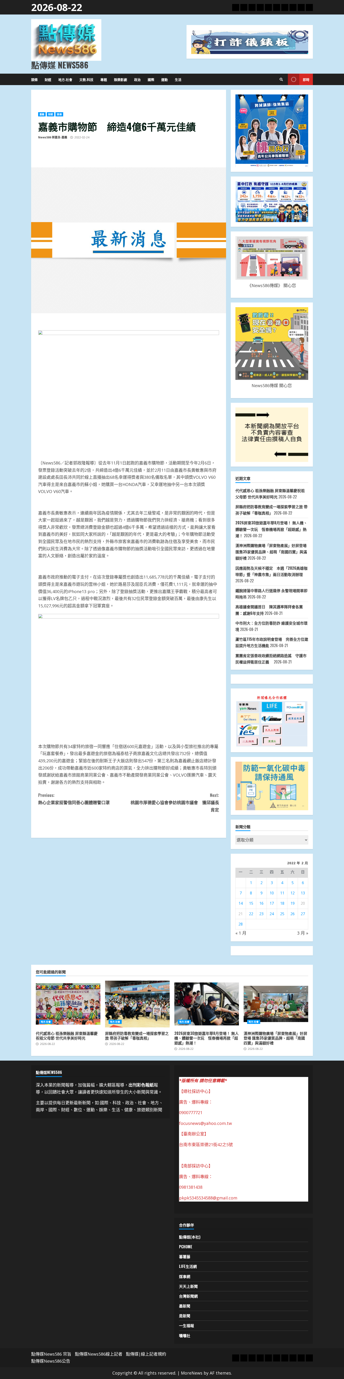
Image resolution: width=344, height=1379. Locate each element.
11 (282, 893)
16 (261, 903)
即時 (306, 79)
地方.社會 (65, 79)
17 (272, 903)
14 (240, 903)
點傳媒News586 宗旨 (51, 1354)
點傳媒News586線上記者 (98, 1354)
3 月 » (302, 933)
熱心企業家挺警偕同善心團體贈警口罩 (74, 798)
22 (251, 913)
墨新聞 (184, 1306)
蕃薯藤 (184, 1256)
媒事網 (184, 1276)
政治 (137, 79)
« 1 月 (240, 933)
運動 (164, 79)
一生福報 (186, 1325)
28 (240, 924)
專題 (103, 79)
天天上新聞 (188, 1286)
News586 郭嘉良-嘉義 (52, 137)
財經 (48, 79)
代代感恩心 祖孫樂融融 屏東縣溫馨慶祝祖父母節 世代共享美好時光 (68, 1004)
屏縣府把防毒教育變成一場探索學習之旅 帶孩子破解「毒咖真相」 (137, 1004)
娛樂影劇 (120, 79)
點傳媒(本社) (189, 1237)
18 (282, 903)
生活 (178, 79)
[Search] (281, 79)
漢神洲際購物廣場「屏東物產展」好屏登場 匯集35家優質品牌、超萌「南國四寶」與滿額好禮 (271, 552)
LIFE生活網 (188, 1266)
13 (303, 893)
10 (272, 893)
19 (292, 903)
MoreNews (191, 1373)
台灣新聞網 (188, 1296)
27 (303, 913)
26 (292, 913)
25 (282, 913)
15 (251, 903)
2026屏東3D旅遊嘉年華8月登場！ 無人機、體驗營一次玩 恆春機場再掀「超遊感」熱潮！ (271, 529)
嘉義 (42, 114)
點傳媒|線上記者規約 (146, 1354)
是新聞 (184, 1315)
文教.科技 (86, 79)
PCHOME (185, 1246)
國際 (151, 79)
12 (292, 893)
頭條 (34, 79)
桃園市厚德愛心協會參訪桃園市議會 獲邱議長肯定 (175, 802)
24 (272, 913)
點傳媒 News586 (59, 65)
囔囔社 (184, 1335)
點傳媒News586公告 (50, 1361)
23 (261, 913)
